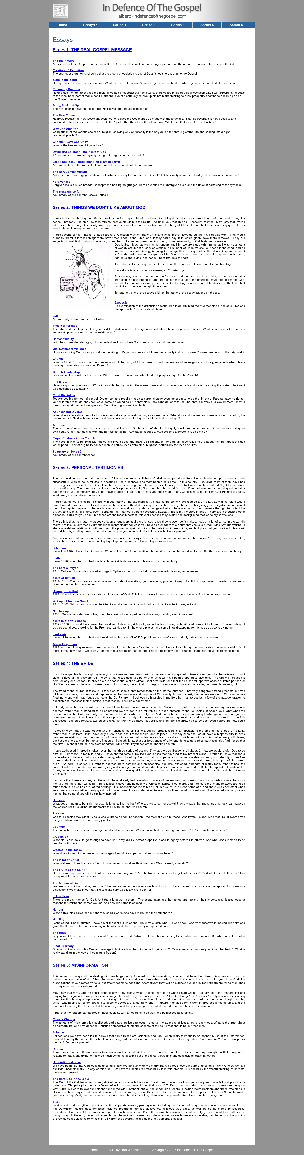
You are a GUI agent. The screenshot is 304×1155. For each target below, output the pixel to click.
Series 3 (177, 25)
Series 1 (119, 25)
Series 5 (236, 25)
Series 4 (207, 25)
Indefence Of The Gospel (195, 1150)
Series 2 (148, 25)
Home (62, 25)
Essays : (90, 25)
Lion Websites (130, 1150)
